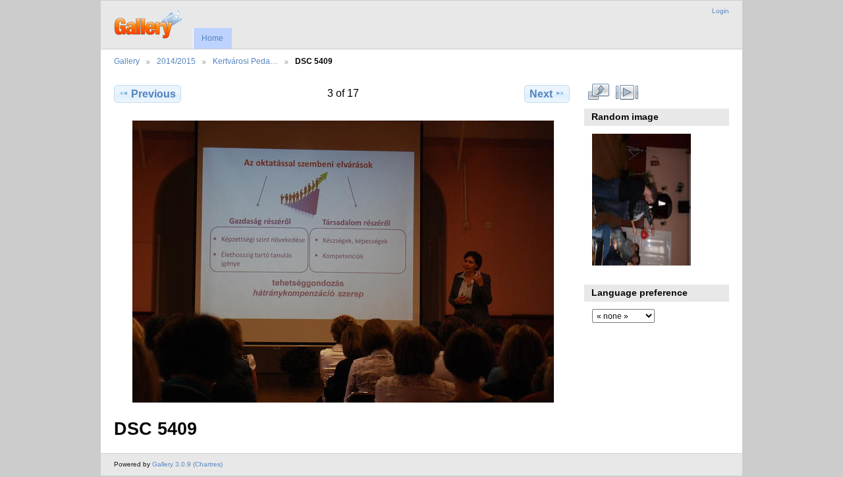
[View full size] (343, 262)
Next (541, 93)
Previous (153, 93)
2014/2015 (176, 61)
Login (720, 10)
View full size (599, 92)
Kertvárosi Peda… (245, 61)
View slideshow (627, 92)
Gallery (127, 61)
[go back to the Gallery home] (149, 23)
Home (212, 38)
